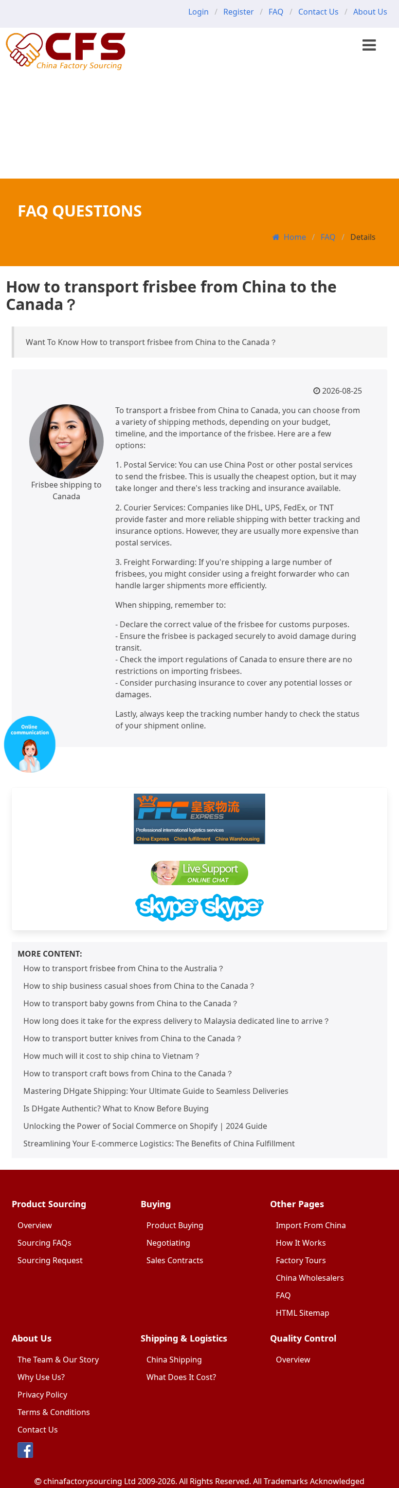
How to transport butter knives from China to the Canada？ (133, 1038)
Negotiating (168, 1242)
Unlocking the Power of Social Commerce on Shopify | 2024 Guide (145, 1126)
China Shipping (174, 1359)
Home (295, 237)
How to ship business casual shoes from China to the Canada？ (139, 985)
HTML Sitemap (302, 1312)
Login (198, 11)
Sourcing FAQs (45, 1242)
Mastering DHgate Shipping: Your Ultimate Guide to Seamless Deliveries (156, 1091)
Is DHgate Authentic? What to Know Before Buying (116, 1108)
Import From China (311, 1225)
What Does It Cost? (181, 1377)
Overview (35, 1225)
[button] (368, 45)
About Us (370, 11)
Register (238, 11)
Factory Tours (301, 1260)
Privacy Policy (42, 1394)
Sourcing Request (50, 1260)
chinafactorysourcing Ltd (89, 1481)
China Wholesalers (310, 1277)
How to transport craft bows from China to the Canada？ (128, 1073)
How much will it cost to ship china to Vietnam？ (112, 1056)
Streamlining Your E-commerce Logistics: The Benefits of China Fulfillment (159, 1143)
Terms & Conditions (54, 1412)
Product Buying (174, 1225)
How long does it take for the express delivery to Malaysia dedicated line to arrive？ (176, 1021)
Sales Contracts (174, 1260)
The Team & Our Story (58, 1359)
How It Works (301, 1242)
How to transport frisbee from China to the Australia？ (124, 968)
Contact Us (318, 11)
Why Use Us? (41, 1377)
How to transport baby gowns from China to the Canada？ (131, 1003)
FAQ (276, 11)
